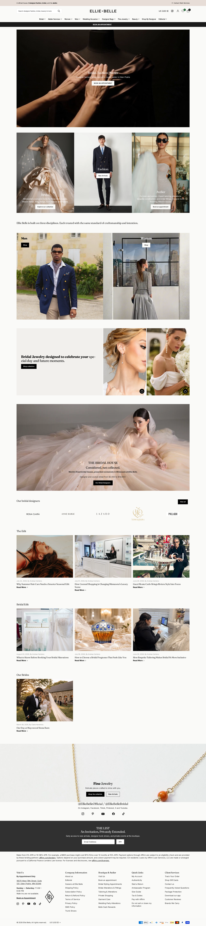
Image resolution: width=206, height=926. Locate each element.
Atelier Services (54, 19)
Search (59, 11)
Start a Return (137, 884)
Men (76, 19)
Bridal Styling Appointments (110, 884)
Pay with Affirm (138, 899)
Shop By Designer (149, 19)
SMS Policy (70, 907)
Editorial (162, 19)
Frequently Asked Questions (177, 888)
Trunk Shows (70, 911)
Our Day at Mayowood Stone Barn (45, 707)
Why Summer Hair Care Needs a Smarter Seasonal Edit (45, 563)
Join (120, 842)
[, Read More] (172, 11)
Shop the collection (95, 794)
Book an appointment (160, 207)
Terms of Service (72, 899)
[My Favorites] (183, 11)
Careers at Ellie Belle (74, 884)
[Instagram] (83, 814)
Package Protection (173, 892)
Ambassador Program (141, 888)
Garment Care (104, 899)
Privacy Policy (71, 903)
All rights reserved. (38, 922)
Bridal (41, 19)
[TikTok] (123, 814)
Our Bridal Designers (102, 483)
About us (69, 876)
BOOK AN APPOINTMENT (103, 83)
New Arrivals (103, 176)
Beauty (135, 19)
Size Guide (136, 892)
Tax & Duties (137, 895)
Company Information (76, 872)
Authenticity (137, 880)
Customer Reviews (173, 899)
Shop (25, 245)
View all (183, 502)
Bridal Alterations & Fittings (109, 888)
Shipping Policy (71, 888)
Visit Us (101, 876)
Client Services (172, 872)
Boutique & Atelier (107, 872)
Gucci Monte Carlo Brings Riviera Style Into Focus (161, 563)
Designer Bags (108, 19)
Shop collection (28, 366)
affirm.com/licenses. (101, 860)
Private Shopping (105, 895)
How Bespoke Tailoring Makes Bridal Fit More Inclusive (161, 636)
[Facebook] (113, 814)
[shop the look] (141, 391)
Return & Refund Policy (75, 895)
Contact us (169, 884)
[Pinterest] (93, 814)
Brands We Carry (172, 903)
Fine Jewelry (123, 19)
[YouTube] (103, 814)
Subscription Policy (73, 892)
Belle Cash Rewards (106, 907)
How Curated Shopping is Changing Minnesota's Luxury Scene (103, 564)
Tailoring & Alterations (107, 892)
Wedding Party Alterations (109, 903)
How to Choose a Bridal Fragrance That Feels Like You (103, 636)
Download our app (172, 895)
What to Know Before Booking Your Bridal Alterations (45, 636)
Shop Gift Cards (171, 880)
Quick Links (137, 872)
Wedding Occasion (90, 19)
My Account (137, 876)
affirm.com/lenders (47, 858)
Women (67, 19)
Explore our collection (45, 207)
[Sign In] (178, 11)
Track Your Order (172, 876)
